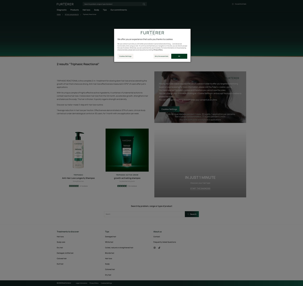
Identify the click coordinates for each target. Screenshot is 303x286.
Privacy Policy (158, 50)
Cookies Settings (125, 56)
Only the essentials (161, 56)
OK (179, 56)
